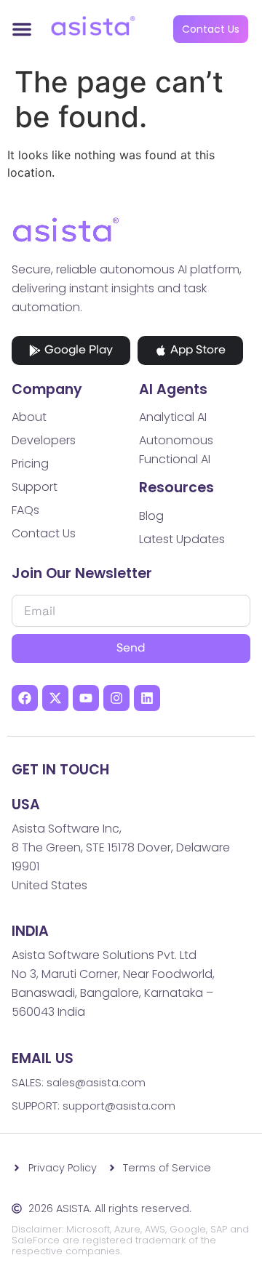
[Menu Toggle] (22, 29)
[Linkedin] (147, 698)
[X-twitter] (55, 698)
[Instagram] (116, 698)
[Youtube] (86, 698)
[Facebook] (25, 698)
